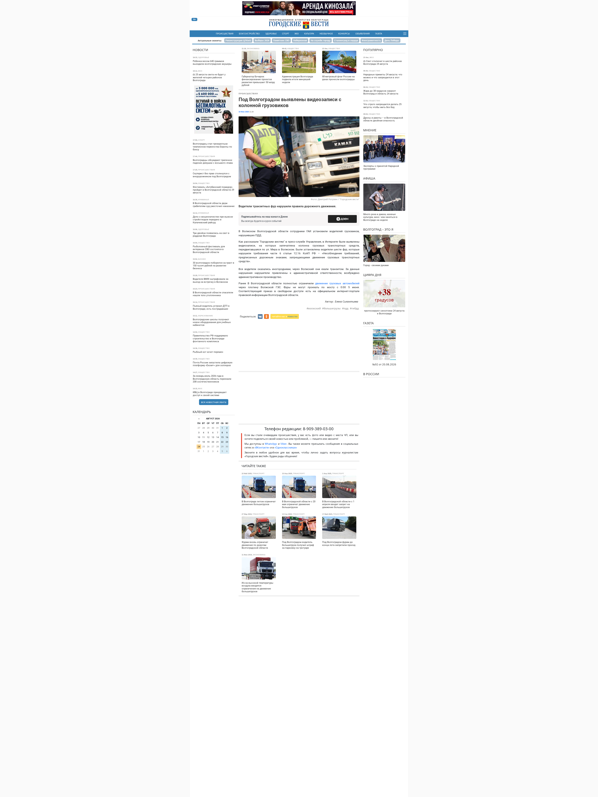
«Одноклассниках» (285, 447)
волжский (314, 308)
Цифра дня (372, 275)
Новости (200, 50)
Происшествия (224, 33)
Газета (378, 33)
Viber (283, 443)
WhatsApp (271, 443)
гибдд (355, 308)
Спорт (285, 33)
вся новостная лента (213, 402)
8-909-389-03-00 (318, 428)
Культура (309, 33)
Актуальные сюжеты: (210, 40)
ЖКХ (296, 33)
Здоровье (271, 33)
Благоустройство (249, 33)
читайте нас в (284, 316)
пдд (346, 308)
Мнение (369, 130)
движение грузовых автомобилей (337, 283)
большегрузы (332, 308)
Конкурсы (344, 33)
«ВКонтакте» (262, 447)
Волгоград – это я (378, 229)
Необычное (326, 33)
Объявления (362, 33)
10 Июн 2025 (244, 112)
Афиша (369, 178)
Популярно (373, 50)
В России (371, 374)
